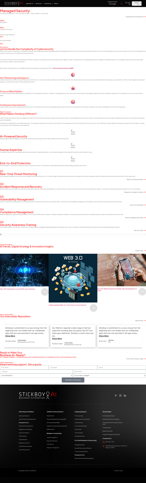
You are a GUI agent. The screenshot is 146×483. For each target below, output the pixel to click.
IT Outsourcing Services (81, 451)
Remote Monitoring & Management (84, 458)
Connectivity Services (81, 426)
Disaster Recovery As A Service (83, 448)
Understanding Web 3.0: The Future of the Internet (68, 305)
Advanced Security (24, 416)
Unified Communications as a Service (57, 426)
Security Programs (24, 432)
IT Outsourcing (79, 416)
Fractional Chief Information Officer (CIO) (112, 423)
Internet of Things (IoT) (53, 447)
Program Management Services (111, 434)
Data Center (78, 429)
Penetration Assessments (26, 426)
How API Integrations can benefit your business (17, 289)
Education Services (52, 441)
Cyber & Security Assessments (27, 419)
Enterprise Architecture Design (111, 419)
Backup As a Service (24, 443)
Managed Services (80, 436)
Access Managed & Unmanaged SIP (56, 419)
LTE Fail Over (50, 444)
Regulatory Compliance (25, 429)
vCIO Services (23, 436)
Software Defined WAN (53, 422)
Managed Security (24, 422)
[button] (30, 3)
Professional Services (108, 416)
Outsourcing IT (79, 432)
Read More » (45, 292)
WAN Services (50, 429)
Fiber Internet (50, 416)
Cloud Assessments (24, 449)
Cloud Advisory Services (25, 446)
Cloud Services (23, 439)
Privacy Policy (118, 470)
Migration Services (108, 431)
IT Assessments (107, 427)
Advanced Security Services (82, 419)
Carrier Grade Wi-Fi (52, 437)
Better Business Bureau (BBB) (63, 68)
